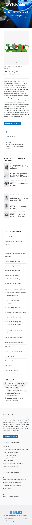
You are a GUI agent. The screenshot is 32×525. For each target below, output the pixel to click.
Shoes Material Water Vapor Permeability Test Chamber (19, 166)
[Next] (26, 48)
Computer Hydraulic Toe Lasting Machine (19, 199)
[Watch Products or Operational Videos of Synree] (20, 512)
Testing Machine (10, 361)
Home (5, 18)
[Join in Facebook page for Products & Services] (11, 512)
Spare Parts (8, 365)
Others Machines (10, 347)
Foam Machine (9, 237)
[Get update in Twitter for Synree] (14, 512)
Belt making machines (14, 283)
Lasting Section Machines (13, 270)
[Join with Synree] (17, 512)
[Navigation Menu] (28, 3)
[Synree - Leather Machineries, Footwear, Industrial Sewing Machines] (16, 3)
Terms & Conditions (20, 521)
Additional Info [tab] (11, 136)
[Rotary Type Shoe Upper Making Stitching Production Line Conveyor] (6, 175)
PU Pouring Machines (13, 308)
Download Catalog (13, 123)
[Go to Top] (28, 522)
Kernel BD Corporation (20, 518)
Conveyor (8, 249)
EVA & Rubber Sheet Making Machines (14, 480)
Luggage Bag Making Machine (14, 342)
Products (12, 18)
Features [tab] (10, 132)
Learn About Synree (10, 436)
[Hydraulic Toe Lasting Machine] (6, 206)
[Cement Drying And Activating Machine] (6, 214)
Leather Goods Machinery (13, 275)
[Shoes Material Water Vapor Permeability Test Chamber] (6, 167)
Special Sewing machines (13, 266)
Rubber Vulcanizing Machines (14, 337)
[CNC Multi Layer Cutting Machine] (6, 183)
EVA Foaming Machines (14, 317)
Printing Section (9, 356)
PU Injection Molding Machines (16, 312)
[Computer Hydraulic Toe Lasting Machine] (6, 198)
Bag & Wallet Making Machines (16, 279)
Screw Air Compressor (11, 370)
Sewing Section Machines (13, 261)
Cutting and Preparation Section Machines (16, 449)
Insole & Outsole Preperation (13, 351)
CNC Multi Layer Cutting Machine (19, 184)
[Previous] (6, 48)
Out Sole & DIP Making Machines (15, 289)
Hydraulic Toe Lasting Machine (18, 207)
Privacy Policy (10, 521)
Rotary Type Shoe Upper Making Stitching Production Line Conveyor (19, 175)
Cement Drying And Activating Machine (17, 215)
